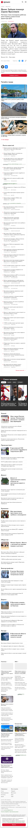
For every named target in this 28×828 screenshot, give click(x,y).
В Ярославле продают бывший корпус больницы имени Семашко (7, 748)
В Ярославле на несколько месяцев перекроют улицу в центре (14, 359)
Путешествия (18, 723)
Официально (8, 6)
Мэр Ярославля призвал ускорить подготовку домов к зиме (20, 689)
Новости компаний (15, 209)
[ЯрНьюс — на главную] (5, 2)
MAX (12, 796)
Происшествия (14, 175)
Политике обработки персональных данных (15, 822)
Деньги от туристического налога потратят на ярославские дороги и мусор (14, 313)
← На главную (5, 139)
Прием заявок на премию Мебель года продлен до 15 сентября (13, 198)
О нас (2, 791)
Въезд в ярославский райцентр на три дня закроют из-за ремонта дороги (13, 349)
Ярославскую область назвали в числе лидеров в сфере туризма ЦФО (20, 746)
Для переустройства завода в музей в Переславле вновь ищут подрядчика (12, 365)
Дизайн (12, 195)
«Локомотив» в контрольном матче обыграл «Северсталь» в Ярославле (14, 213)
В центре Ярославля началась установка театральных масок (17, 572)
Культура (12, 257)
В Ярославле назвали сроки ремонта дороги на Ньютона (14, 318)
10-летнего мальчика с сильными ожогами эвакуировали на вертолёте (13, 297)
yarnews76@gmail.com (8, 810)
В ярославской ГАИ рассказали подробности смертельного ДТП (14, 173)
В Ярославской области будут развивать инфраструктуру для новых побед (7, 678)
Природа (13, 272)
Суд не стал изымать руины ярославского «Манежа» (13, 307)
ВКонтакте (13, 792)
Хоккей (12, 170)
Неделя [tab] (9, 382)
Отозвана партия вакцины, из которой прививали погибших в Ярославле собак (7, 714)
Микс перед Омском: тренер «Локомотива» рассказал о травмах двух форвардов (14, 168)
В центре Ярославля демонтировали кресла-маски (14, 193)
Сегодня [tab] (20, 382)
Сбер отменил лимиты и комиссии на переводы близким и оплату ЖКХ (20, 672)
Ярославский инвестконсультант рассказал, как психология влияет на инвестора (12, 498)
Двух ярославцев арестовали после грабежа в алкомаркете (14, 223)
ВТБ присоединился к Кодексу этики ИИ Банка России (15, 188)
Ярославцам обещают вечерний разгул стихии (12, 643)
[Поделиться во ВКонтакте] (22, 61)
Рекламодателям (5, 792)
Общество (13, 236)
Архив (2, 796)
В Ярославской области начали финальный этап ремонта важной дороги (14, 338)
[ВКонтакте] (6, 66)
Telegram (13, 791)
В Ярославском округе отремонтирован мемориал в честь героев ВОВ (7, 673)
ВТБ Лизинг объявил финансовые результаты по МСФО (14, 229)
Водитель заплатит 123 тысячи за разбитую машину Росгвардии (14, 302)
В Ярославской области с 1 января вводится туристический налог (21, 734)
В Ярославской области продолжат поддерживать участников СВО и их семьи (6, 683)
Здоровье (3, 694)
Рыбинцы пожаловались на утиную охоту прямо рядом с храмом (13, 328)
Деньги (12, 315)
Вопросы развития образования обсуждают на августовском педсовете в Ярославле (15, 148)
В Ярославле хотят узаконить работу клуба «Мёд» (14, 179)
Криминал (13, 225)
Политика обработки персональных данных (9, 811)
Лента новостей (8, 145)
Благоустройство (7, 568)
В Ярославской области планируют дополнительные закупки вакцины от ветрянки (7, 709)
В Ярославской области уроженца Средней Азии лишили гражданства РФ (12, 534)
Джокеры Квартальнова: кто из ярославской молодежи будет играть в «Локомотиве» (9, 404)
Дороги (12, 320)
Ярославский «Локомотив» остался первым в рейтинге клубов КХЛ (14, 333)
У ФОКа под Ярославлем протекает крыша (14, 323)
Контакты (3, 794)
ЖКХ (16, 661)
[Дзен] (2, 66)
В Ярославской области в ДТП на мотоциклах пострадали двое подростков (14, 275)
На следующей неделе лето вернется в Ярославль (12, 646)
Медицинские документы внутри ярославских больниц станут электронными (6, 719)
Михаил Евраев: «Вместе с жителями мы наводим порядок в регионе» (13, 154)
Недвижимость (14, 241)
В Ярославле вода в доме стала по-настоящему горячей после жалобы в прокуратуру (21, 684)
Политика (3, 661)
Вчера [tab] (14, 382)
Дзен (12, 794)
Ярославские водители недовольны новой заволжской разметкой (13, 291)
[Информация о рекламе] (24, 164)
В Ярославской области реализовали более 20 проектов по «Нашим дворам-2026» (12, 594)
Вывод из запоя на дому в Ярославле (7, 704)
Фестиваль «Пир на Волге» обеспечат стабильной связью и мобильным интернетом (14, 234)
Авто (12, 293)
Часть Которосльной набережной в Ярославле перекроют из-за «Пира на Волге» (12, 621)
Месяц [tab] (3, 382)
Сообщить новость (14, 75)
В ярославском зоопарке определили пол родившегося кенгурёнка (13, 270)
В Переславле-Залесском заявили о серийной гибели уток (14, 344)
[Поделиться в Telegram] (19, 61)
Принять (14, 824)
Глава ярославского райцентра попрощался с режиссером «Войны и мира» (14, 255)
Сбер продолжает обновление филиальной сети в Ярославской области (14, 250)
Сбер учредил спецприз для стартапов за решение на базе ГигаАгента (6, 781)
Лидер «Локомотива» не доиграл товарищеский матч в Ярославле (11, 218)
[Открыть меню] (25, 2)
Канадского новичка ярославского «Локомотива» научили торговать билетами (14, 354)
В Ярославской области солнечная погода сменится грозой (18, 635)
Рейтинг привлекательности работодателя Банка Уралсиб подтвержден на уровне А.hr (14, 281)
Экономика (13, 161)
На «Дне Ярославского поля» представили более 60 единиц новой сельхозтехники (13, 159)
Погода (3, 631)
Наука (12, 150)
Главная (2, 6)
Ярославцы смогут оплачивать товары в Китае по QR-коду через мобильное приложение (21, 751)
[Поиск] (22, 2)
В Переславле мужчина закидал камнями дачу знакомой (14, 286)
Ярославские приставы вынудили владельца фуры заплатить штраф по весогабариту (14, 261)
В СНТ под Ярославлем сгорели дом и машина (14, 265)
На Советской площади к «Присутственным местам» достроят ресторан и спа (14, 239)
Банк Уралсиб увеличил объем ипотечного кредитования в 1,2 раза (13, 207)
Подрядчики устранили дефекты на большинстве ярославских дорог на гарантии (12, 625)
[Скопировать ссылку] (25, 61)
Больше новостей (20, 370)
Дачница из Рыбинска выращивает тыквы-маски (14, 245)
